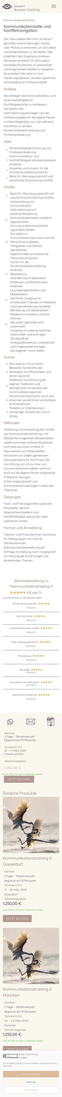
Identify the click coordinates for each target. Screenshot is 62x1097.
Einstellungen (31, 1090)
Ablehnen (31, 1082)
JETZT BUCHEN (19, 779)
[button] (53, 6)
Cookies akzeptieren (31, 1074)
